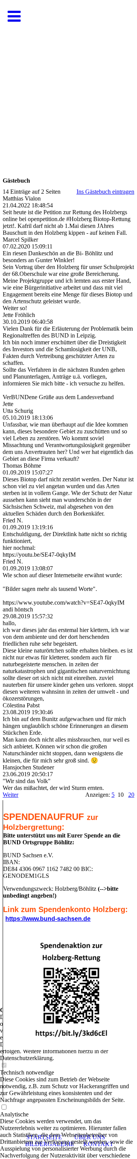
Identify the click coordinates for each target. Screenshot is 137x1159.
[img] (68, 76)
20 (131, 794)
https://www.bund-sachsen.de (48, 918)
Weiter (10, 794)
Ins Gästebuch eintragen (105, 191)
